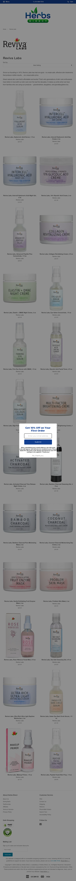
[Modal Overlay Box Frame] (38, 441)
